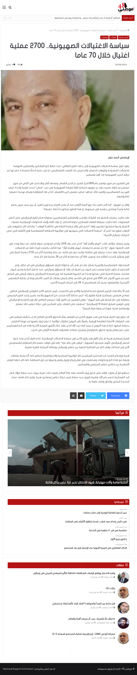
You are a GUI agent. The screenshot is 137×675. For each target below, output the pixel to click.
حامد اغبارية (108, 592)
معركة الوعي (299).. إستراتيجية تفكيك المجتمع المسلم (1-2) (83, 634)
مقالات (113, 37)
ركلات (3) (110, 588)
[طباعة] (73, 395)
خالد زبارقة (108, 577)
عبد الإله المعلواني (105, 623)
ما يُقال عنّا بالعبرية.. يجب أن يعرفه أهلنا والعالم (91, 619)
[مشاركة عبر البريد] (81, 395)
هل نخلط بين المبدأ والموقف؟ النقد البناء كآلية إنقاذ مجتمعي (83, 603)
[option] (68, 452)
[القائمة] (4, 8)
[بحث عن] (10, 8)
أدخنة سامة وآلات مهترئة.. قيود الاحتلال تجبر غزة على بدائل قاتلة (87, 482)
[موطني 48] (126, 7)
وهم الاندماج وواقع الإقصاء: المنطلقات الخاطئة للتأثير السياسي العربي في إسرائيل (74, 573)
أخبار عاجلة (112, 30)
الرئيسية (123, 30)
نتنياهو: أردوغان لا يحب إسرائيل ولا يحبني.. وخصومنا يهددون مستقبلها (90, 18)
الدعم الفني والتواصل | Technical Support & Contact (29, 669)
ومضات (104, 37)
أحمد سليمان (107, 608)
